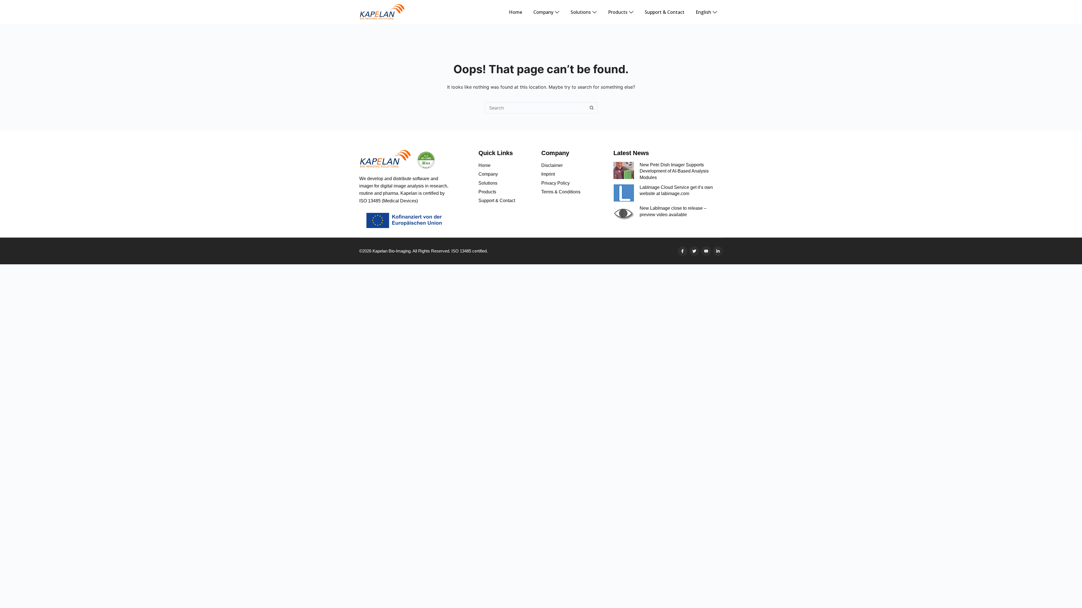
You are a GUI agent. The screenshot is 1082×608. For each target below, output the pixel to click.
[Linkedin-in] (718, 251)
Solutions (581, 12)
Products (618, 12)
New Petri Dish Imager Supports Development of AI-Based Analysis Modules (674, 171)
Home (515, 12)
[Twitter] (694, 251)
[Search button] (591, 107)
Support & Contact (664, 12)
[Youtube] (706, 251)
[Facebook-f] (682, 251)
